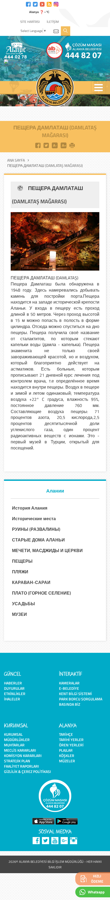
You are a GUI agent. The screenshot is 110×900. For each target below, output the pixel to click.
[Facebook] (28, 3)
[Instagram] (56, 3)
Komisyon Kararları (23, 755)
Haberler (13, 683)
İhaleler (12, 699)
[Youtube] (42, 3)
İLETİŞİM (53, 21)
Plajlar (66, 750)
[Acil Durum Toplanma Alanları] (30, 62)
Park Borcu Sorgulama (80, 699)
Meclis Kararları (20, 750)
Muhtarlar (14, 745)
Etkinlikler (14, 693)
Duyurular (14, 688)
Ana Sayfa (16, 160)
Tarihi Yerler (71, 739)
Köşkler (66, 755)
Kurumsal (13, 734)
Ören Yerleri (71, 745)
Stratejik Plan (17, 761)
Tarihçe (66, 734)
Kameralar (69, 683)
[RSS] (49, 3)
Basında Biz (69, 704)
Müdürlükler (17, 739)
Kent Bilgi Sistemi (75, 693)
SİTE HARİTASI (30, 21)
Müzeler (67, 761)
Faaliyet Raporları (21, 766)
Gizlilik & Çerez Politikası (27, 771)
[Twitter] (35, 3)
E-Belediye (69, 688)
